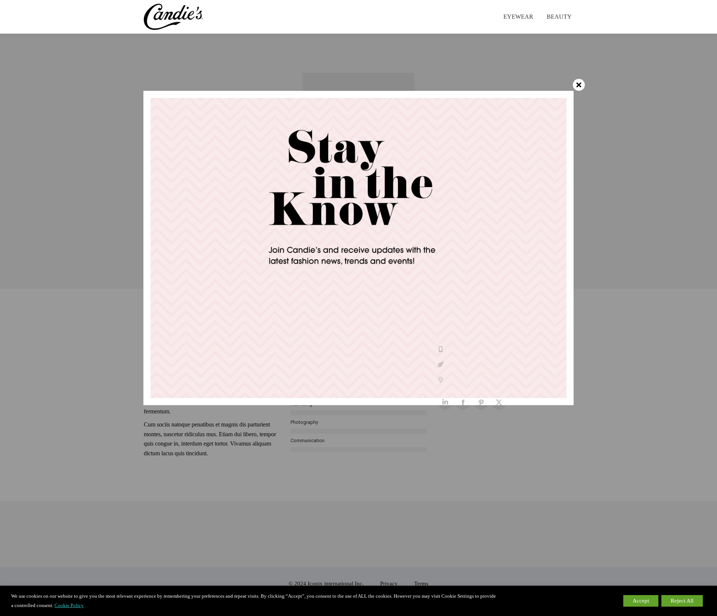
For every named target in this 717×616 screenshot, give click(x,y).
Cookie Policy (69, 605)
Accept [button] (641, 601)
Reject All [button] (682, 601)
